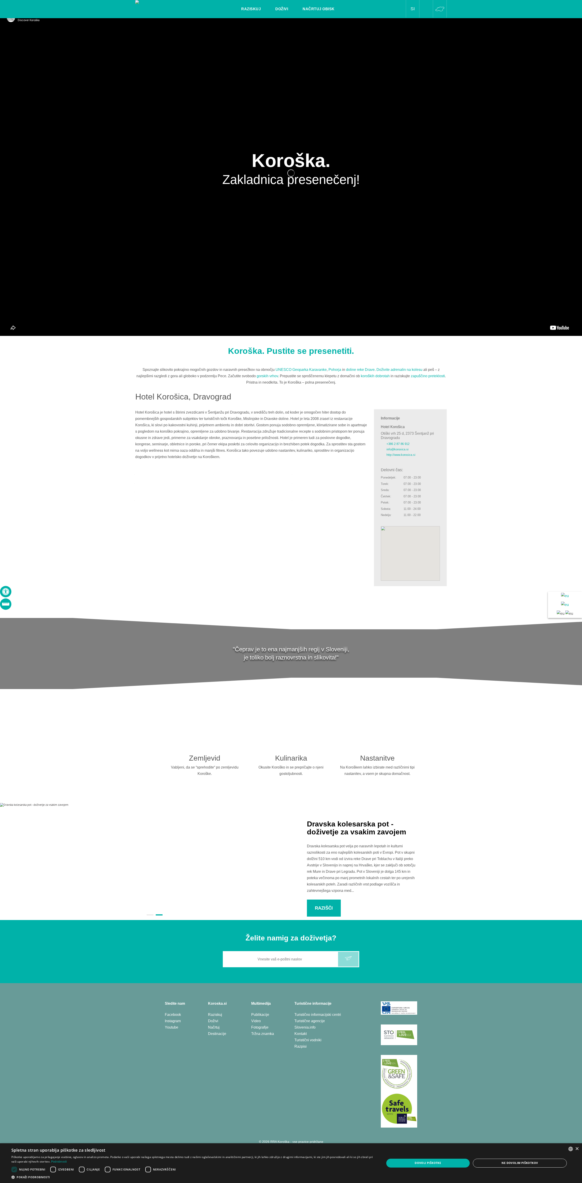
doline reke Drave (360, 370)
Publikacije (260, 1015)
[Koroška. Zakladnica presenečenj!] (164, 3)
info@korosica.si (397, 449)
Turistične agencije (309, 1021)
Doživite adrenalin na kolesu (399, 370)
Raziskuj (215, 1015)
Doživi (213, 1021)
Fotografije (259, 1027)
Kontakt (300, 1034)
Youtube (171, 1027)
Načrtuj (214, 1027)
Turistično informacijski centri (317, 1015)
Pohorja (335, 370)
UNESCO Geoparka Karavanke (301, 370)
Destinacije (217, 1034)
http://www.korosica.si (400, 454)
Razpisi (300, 1046)
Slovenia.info (305, 1027)
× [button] (577, 1149)
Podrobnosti (59, 1161)
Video (256, 1021)
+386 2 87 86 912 (397, 444)
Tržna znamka (262, 1034)
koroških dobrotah (375, 376)
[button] (192, 1177)
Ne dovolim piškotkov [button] (520, 1163)
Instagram (173, 1021)
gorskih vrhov (267, 376)
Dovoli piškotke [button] (428, 1163)
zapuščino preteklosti (428, 376)
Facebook (173, 1015)
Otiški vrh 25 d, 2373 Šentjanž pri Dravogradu (407, 436)
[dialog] (291, 1163)
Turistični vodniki (307, 1040)
